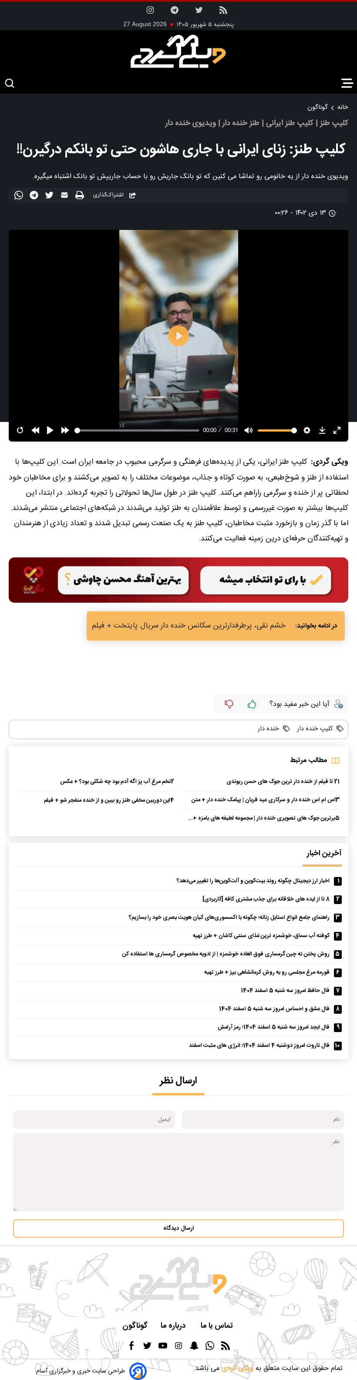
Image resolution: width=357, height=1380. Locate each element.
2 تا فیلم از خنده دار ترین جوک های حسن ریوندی (281, 781)
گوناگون (317, 107)
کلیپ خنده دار (314, 729)
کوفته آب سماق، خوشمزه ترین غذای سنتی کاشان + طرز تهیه (261, 936)
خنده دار (268, 729)
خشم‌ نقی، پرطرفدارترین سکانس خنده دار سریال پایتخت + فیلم (189, 626)
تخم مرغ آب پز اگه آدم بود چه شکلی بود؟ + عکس (115, 781)
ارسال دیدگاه (178, 1228)
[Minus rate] (229, 704)
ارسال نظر (178, 1081)
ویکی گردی (236, 1368)
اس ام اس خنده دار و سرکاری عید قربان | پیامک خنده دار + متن (264, 800)
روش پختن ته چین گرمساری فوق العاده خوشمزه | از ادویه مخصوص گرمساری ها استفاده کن (226, 954)
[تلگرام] (174, 13)
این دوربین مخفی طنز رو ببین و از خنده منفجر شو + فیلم (107, 800)
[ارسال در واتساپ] (19, 197)
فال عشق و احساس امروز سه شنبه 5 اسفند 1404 (274, 1009)
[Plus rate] (252, 704)
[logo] (178, 51)
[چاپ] (80, 196)
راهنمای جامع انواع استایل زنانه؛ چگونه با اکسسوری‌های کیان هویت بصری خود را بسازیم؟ (229, 917)
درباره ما (174, 1326)
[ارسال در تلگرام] (35, 197)
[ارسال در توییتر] (50, 197)
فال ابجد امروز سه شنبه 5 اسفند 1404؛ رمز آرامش (274, 1027)
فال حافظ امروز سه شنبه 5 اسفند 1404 (285, 990)
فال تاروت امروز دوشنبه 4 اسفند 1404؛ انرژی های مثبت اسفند (259, 1045)
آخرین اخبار (324, 853)
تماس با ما (218, 1326)
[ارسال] (65, 197)
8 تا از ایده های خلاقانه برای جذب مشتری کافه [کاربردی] (266, 899)
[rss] (223, 13)
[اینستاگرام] (150, 13)
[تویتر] (199, 13)
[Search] (9, 84)
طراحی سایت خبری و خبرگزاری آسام (80, 1371)
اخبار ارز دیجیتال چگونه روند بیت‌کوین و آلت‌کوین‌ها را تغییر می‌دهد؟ (253, 881)
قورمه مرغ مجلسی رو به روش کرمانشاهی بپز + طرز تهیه (267, 972)
